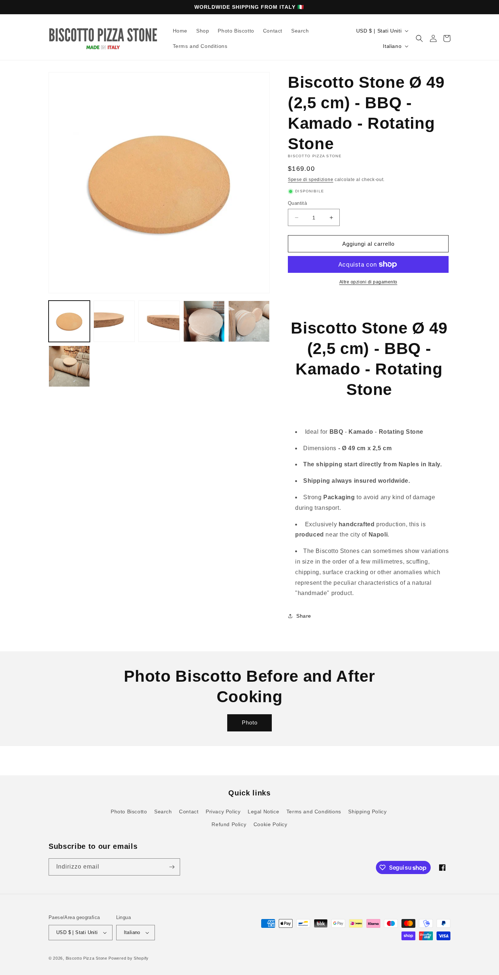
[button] (419, 38)
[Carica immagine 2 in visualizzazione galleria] (114, 321)
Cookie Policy (270, 824)
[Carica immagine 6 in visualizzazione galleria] (69, 366)
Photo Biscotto (129, 811)
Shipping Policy (367, 811)
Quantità (297, 203)
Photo (250, 722)
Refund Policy (229, 824)
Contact (188, 811)
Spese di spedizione (310, 179)
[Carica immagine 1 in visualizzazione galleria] (69, 321)
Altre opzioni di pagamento (368, 282)
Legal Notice (263, 811)
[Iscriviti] (172, 867)
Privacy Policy (223, 811)
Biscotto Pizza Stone (86, 958)
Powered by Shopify (128, 958)
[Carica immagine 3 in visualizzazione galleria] (159, 321)
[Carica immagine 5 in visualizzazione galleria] (249, 321)
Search (163, 811)
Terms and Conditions (313, 811)
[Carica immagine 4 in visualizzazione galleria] (204, 321)
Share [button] (303, 616)
